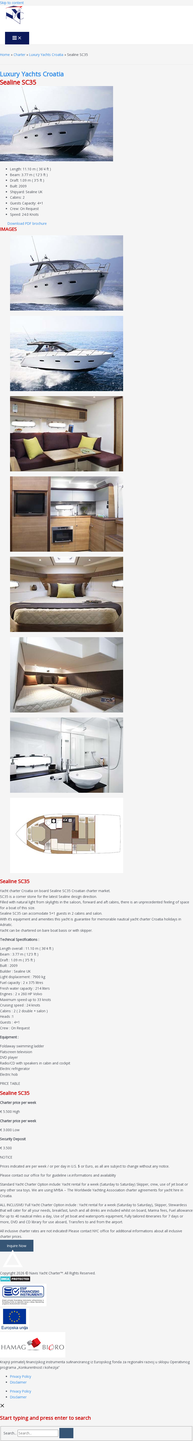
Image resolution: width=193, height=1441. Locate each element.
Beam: (15, 174)
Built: (14, 186)
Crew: (14, 208)
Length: (16, 169)
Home (5, 54)
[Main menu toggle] (17, 38)
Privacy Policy (20, 1376)
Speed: (15, 214)
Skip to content (12, 2)
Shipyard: (17, 191)
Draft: (14, 180)
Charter (19, 54)
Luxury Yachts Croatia (46, 54)
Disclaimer (18, 1382)
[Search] (66, 1433)
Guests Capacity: (23, 203)
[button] (27, 223)
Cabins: (16, 197)
